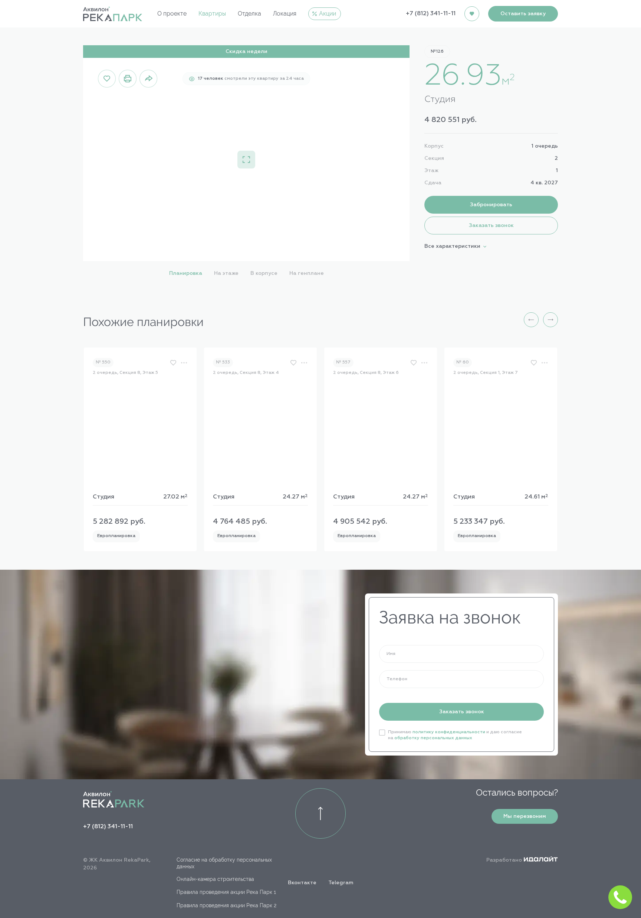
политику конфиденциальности (448, 732)
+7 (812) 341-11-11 (431, 14)
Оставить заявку (523, 13)
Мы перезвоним (524, 816)
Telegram (340, 882)
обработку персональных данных (433, 738)
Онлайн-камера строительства (215, 879)
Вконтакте (302, 882)
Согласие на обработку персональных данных (224, 863)
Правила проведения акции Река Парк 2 (226, 905)
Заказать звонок (461, 711)
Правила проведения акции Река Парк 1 (226, 892)
